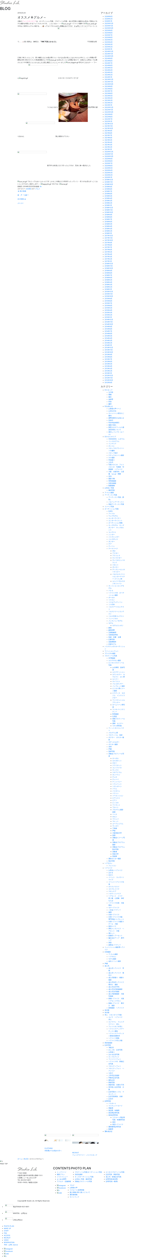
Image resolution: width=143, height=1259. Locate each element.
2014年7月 (108, 331)
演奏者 (115, 852)
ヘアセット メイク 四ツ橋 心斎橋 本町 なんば (117, 898)
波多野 (110, 399)
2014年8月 (108, 329)
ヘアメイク (108, 868)
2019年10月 (109, 184)
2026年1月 (108, 21)
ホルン (114, 817)
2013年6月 (108, 361)
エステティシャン (119, 672)
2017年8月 (108, 245)
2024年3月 (109, 72)
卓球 (110, 747)
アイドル (111, 513)
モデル (110, 623)
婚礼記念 (111, 1080)
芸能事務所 (112, 642)
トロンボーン (117, 786)
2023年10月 (109, 84)
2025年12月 (109, 23)
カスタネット (117, 761)
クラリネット (117, 765)
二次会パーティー (115, 910)
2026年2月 (109, 19)
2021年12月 (109, 124)
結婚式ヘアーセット (115, 935)
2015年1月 (108, 317)
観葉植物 (111, 486)
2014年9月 (108, 326)
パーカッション (117, 796)
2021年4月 (108, 142)
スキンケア (112, 891)
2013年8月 (108, 357)
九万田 (110, 392)
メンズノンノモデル (115, 621)
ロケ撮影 (111, 458)
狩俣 (110, 402)
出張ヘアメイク (113, 914)
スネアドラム (117, 772)
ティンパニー (117, 782)
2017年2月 (108, 259)
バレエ (111, 590)
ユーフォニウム (117, 824)
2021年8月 (108, 133)
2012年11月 (109, 378)
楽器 (114, 835)
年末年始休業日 (113, 423)
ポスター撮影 (113, 744)
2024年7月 (108, 63)
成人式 (107, 966)
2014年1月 (108, 345)
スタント (115, 565)
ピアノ (114, 800)
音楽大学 (115, 854)
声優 (110, 749)
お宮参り (111, 1052)
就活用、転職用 (113, 1110)
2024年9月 (109, 58)
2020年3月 (109, 173)
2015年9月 (108, 298)
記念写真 (108, 1045)
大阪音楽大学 (117, 833)
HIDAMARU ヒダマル (116, 439)
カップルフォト (113, 1057)
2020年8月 (109, 161)
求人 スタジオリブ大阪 (113, 1015)
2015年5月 (108, 308)
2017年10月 (109, 240)
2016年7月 (108, 275)
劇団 (110, 628)
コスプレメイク (113, 889)
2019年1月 (108, 205)
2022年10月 (109, 112)
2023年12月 (109, 79)
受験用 (110, 1108)
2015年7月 (108, 303)
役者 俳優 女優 (114, 637)
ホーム (20, 1159)
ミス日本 (111, 604)
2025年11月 (109, 26)
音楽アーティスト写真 (116, 504)
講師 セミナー (117, 723)
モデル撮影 (112, 959)
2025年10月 (109, 28)
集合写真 (111, 861)
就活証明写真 (113, 1115)
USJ (113, 551)
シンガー (111, 534)
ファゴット (116, 805)
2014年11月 (109, 322)
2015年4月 (108, 310)
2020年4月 (109, 170)
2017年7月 (108, 247)
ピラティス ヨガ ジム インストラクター (119, 695)
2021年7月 (108, 135)
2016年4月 (108, 282)
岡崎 (110, 395)
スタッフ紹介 (113, 453)
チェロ (114, 777)
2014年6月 (108, 333)
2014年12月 (109, 319)
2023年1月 (108, 105)
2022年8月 (109, 117)
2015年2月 (108, 315)
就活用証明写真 (113, 1113)
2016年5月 (108, 280)
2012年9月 (108, 382)
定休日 (110, 420)
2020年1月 (108, 177)
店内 (110, 476)
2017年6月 (108, 250)
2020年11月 (109, 154)
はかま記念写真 (113, 1054)
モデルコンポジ (117, 625)
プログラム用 (113, 733)
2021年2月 (108, 147)
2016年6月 (108, 278)
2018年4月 (108, 226)
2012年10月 (109, 380)
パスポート (112, 1103)
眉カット (111, 933)
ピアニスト (117, 798)
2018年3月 (108, 229)
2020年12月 (109, 152)
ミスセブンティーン (115, 602)
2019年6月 (108, 194)
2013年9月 (108, 354)
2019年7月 (108, 191)
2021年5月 (108, 140)
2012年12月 (109, 375)
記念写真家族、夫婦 (115, 1096)
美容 (110, 942)
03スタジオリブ (110, 437)
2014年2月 (108, 343)
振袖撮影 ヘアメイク (117, 1008)
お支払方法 (112, 411)
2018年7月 (108, 219)
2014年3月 (108, 340)
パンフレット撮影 (118, 686)
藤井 (110, 404)
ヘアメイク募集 (113, 1038)
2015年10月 (109, 296)
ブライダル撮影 (110, 653)
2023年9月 (109, 86)
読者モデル (112, 644)
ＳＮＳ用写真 (117, 726)
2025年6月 (109, 37)
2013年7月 (108, 359)
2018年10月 (109, 212)
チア (110, 544)
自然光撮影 (112, 483)
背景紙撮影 (112, 481)
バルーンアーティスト (116, 502)
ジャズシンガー (114, 537)
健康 (110, 912)
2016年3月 (108, 285)
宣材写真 (111, 751)
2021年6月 (108, 138)
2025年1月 (108, 49)
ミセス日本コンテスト (116, 616)
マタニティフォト (114, 1066)
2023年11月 (109, 82)
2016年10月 (109, 268)
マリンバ (115, 819)
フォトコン (112, 866)
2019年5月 (108, 196)
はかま (110, 873)
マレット (115, 821)
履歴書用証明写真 (114, 1127)
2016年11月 (109, 266)
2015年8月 (108, 301)
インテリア (112, 444)
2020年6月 (109, 166)
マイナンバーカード (115, 1106)
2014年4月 (108, 338)
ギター (114, 763)
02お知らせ (109, 406)
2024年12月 (109, 51)
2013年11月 (109, 350)
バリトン (115, 793)
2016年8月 (108, 273)
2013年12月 (109, 347)
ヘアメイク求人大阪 (115, 1040)
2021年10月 (109, 128)
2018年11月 (109, 210)
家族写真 (111, 1082)
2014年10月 (109, 324)
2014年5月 (108, 336)
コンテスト (112, 532)
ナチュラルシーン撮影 (116, 455)
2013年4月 (108, 366)
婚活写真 (111, 490)
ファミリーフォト (114, 1059)
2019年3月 (108, 201)
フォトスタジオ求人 (115, 1026)
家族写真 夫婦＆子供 (117, 1085)
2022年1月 (108, 121)
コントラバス (117, 768)
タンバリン (116, 775)
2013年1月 (108, 373)
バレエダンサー (118, 684)
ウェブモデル (113, 516)
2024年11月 (109, 54)
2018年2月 (108, 231)
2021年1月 (108, 149)
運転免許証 (108, 1131)
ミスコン (111, 600)
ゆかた (110, 875)
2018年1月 (108, 233)
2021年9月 (108, 131)
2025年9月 (109, 30)
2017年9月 (108, 243)
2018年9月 (108, 215)
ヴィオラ (115, 826)
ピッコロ (115, 803)
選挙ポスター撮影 (114, 859)
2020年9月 (109, 159)
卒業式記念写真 (113, 1078)
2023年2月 (109, 103)
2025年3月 (109, 44)
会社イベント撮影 (114, 961)
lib (41, 186)
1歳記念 (111, 1047)
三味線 (114, 828)
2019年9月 (108, 187)
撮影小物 (111, 479)
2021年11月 (109, 126)
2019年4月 (108, 198)
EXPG (110, 511)
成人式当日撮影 (114, 991)
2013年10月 (109, 352)
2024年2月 (109, 75)
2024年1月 (108, 77)
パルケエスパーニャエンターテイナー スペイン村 (118, 576)
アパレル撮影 (109, 492)
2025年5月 (109, 40)
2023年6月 (109, 93)
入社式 (110, 462)
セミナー (115, 679)
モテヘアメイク (113, 908)
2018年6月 (108, 222)
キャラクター (117, 558)
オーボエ (115, 758)
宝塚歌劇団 (112, 632)
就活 (113, 1122)
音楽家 (114, 856)
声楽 (113, 831)
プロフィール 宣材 (115, 735)
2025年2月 (109, 47)
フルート (115, 807)
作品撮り (111, 460)
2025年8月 (109, 33)
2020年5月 (109, 168)
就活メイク (112, 926)
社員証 (114, 716)
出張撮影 (108, 952)
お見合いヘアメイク (115, 870)
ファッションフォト (112, 651)
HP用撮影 (111, 658)
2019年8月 (108, 189)
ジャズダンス (113, 539)
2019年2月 (108, 203)
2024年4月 (109, 70)
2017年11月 (109, 238)
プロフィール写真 (111, 656)
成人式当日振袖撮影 (115, 989)
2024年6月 (109, 65)
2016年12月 (109, 264)
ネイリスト (116, 681)
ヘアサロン (108, 863)
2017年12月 (109, 236)
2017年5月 (108, 252)
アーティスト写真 (111, 495)
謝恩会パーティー (115, 945)
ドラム (114, 789)
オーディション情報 (115, 523)
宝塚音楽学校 (113, 635)
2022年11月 (109, 110)
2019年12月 (109, 180)
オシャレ (111, 446)
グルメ (37, 189)
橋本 (110, 397)
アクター (115, 553)
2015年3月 (108, 312)
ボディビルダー (113, 742)
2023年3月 (109, 100)
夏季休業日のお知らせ (116, 418)
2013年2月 (108, 371)
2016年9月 (108, 271)
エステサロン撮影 (114, 660)
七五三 (110, 1073)
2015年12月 (109, 292)
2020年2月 (109, 175)
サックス (115, 770)
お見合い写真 (109, 488)
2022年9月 (109, 114)
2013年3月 (108, 368)
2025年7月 (108, 35)
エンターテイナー (114, 518)
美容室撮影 (108, 1043)
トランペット (117, 784)
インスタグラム (113, 441)
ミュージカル (113, 618)
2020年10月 (109, 156)
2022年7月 (108, 119)
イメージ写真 (109, 506)
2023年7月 (108, 91)
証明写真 (108, 1101)
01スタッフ (108, 390)
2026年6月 (109, 16)
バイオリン (116, 791)
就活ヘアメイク (118, 1124)
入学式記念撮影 (114, 1075)
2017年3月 (108, 257)
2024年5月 (109, 68)
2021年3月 (108, 145)
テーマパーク (113, 548)
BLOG (26, 1159)
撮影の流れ (112, 425)
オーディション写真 (112, 509)
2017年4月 (108, 254)
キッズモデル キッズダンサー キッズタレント (116, 527)
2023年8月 (109, 89)
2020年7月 (108, 163)
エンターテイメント (115, 520)
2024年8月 (109, 61)
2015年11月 (109, 294)
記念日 (110, 1099)
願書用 (110, 1129)
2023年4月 (109, 98)
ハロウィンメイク (114, 894)
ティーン (111, 546)
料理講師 (115, 714)
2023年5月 (109, 96)
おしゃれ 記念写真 (115, 1050)
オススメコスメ (113, 887)
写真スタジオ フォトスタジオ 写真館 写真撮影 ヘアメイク (116, 467)
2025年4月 (109, 42)
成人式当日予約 (113, 987)
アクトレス (116, 555)
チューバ (115, 779)
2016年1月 (108, 289)
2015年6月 (108, 305)
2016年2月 (108, 287)
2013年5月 (108, 364)
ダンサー (111, 541)
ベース (114, 814)
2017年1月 (108, 261)
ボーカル (111, 597)
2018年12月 (109, 208)
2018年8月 (108, 217)
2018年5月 (108, 224)
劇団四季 (111, 630)
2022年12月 (109, 107)
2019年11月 (109, 182)
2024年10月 (109, 56)
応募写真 (111, 639)
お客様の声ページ (114, 409)
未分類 (28, 189)
